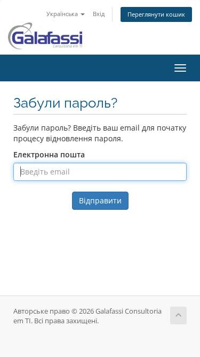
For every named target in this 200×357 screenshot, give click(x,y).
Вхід (99, 14)
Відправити (100, 200)
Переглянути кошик (156, 14)
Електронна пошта (49, 154)
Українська (62, 14)
